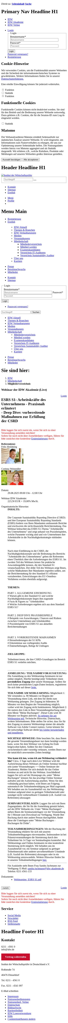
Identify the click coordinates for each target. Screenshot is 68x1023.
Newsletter (13, 918)
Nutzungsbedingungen (19, 999)
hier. (45, 860)
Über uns (18, 258)
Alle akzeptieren (31, 159)
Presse (11, 266)
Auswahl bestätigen (11, 159)
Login (11, 51)
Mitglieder (13, 272)
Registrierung (14, 219)
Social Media (14, 915)
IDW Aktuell (20, 227)
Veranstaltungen (22, 238)
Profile (11, 200)
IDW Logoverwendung (19, 1013)
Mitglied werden (28, 247)
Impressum (13, 996)
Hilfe (10, 1016)
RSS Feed (13, 921)
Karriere (18, 261)
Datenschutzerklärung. (12, 79)
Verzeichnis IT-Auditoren (33, 252)
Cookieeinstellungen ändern (21, 1019)
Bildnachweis (14, 1007)
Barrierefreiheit (15, 1010)
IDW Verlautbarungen (25, 232)
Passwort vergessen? (18, 54)
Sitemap (12, 189)
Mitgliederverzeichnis (31, 244)
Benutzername (18, 36)
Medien (18, 235)
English (11, 192)
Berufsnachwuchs (16, 269)
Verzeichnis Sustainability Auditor (37, 255)
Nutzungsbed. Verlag (18, 1002)
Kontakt (12, 187)
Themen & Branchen (24, 230)
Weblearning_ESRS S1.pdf (27, 879)
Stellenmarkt (14, 924)
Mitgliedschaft (21, 241)
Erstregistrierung (39, 438)
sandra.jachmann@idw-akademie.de (46, 868)
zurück (6, 888)
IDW (10, 378)
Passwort (15, 43)
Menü (10, 198)
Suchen (35, 312)
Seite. (34, 687)
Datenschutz (14, 1005)
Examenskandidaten (30, 249)
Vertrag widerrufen (15, 957)
